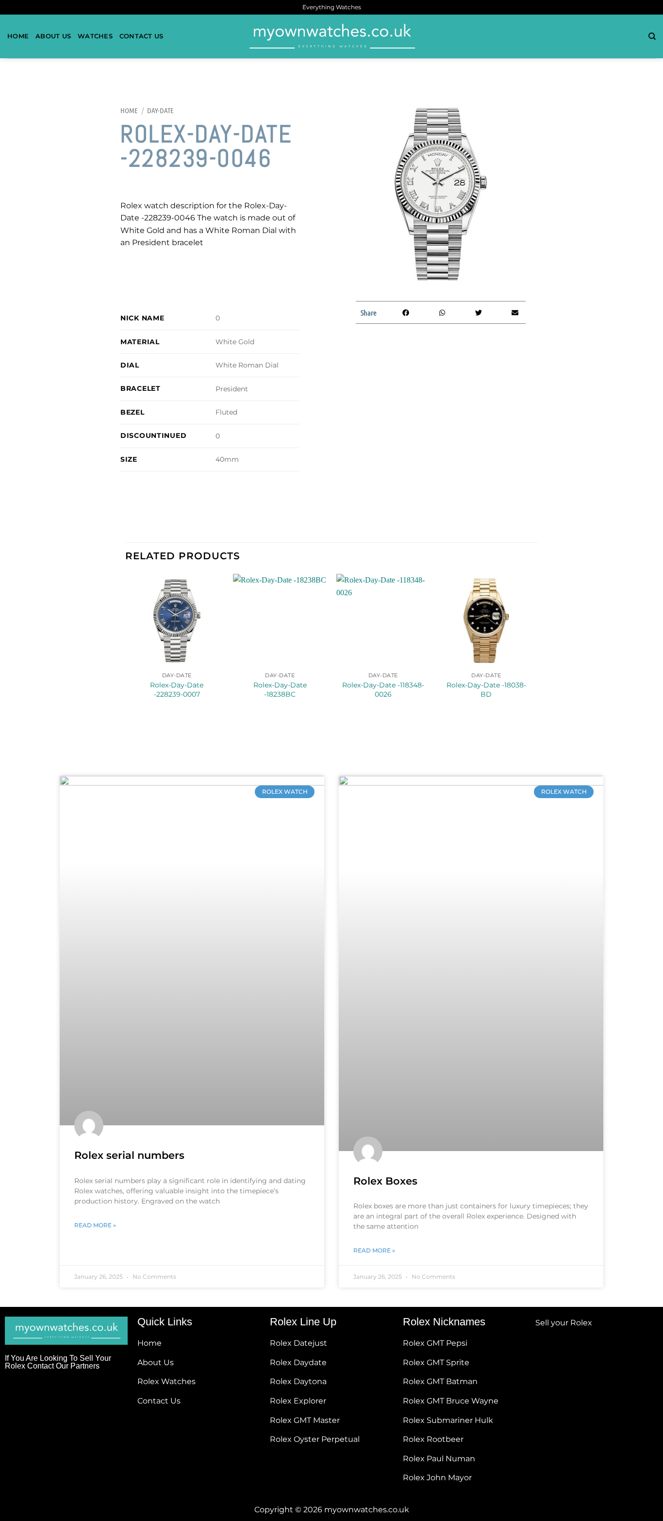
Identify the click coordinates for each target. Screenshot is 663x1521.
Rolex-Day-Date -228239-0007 (176, 690)
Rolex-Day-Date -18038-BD (486, 690)
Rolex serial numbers (129, 1155)
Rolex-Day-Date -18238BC (280, 690)
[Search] (652, 36)
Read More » (95, 1225)
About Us (53, 36)
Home (18, 36)
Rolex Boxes (385, 1181)
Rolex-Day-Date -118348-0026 (383, 690)
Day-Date (160, 110)
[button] (405, 312)
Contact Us (141, 36)
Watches (95, 36)
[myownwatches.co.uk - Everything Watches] (331, 36)
